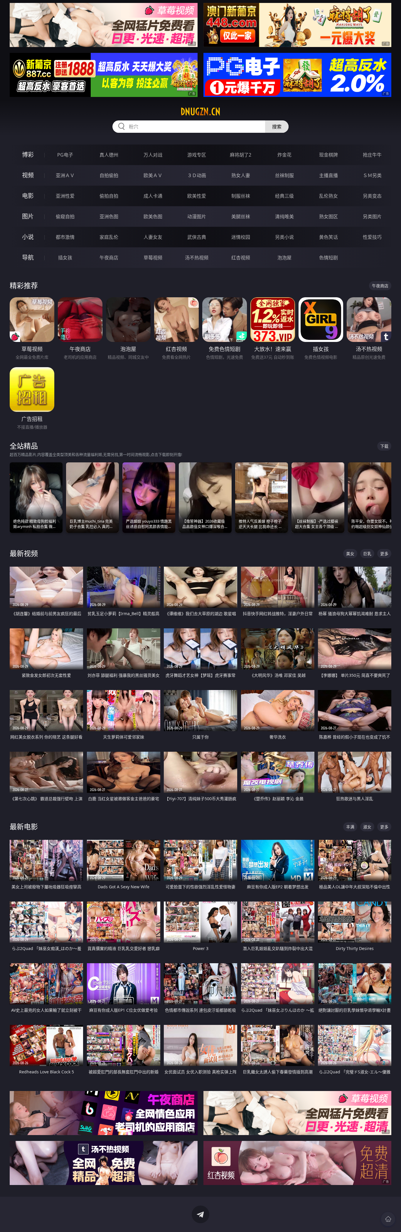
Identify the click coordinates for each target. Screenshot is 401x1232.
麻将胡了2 (240, 155)
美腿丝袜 (240, 216)
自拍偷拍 (109, 175)
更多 (384, 553)
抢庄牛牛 (372, 155)
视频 (28, 175)
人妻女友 (153, 237)
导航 (28, 257)
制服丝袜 (240, 196)
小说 (28, 237)
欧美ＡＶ (153, 175)
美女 (350, 553)
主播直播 (328, 175)
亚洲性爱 (65, 196)
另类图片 (372, 216)
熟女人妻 (240, 175)
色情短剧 (328, 257)
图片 (28, 216)
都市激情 (65, 237)
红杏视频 (240, 257)
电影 (28, 196)
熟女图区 (328, 216)
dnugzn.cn (200, 112)
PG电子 (65, 155)
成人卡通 (153, 196)
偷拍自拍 (109, 196)
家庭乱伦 (109, 237)
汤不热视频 (196, 257)
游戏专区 (196, 155)
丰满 (350, 827)
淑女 (367, 827)
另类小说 (284, 237)
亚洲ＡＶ (65, 175)
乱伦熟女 (328, 196)
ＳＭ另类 (372, 175)
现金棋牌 (328, 155)
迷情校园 (240, 237)
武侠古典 (196, 237)
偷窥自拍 (65, 216)
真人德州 (109, 155)
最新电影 (24, 826)
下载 (384, 446)
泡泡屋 (284, 257)
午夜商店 (109, 257)
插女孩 (65, 257)
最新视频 (24, 553)
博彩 (28, 155)
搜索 (277, 126)
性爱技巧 (372, 237)
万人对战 (153, 155)
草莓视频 (153, 257)
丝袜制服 (284, 175)
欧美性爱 (196, 196)
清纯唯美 (284, 216)
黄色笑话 (328, 237)
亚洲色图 (109, 216)
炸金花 (284, 155)
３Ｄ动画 (196, 175)
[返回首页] (388, 1219)
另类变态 (372, 196)
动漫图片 (196, 216)
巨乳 (367, 553)
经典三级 (284, 196)
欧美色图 (153, 216)
